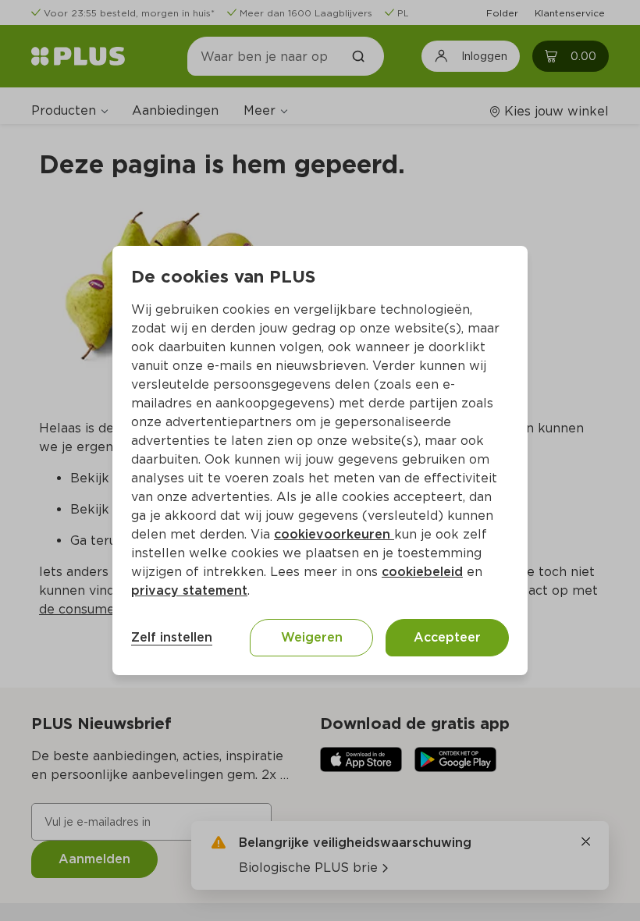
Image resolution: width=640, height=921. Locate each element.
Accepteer (447, 637)
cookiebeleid (422, 571)
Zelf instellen (171, 637)
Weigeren (312, 637)
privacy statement (189, 590)
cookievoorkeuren (334, 534)
